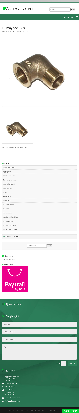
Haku (73, 9)
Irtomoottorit (7, 188)
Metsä (5, 192)
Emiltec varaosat (9, 176)
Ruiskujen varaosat (9, 225)
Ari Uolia (12, 32)
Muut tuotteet (8, 221)
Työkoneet (6, 209)
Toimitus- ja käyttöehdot (38, 410)
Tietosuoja (24, 410)
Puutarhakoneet (8, 205)
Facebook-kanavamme (12, 398)
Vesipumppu (7, 213)
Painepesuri (7, 196)
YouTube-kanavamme (12, 401)
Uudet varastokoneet (10, 229)
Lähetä (72, 363)
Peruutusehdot (53, 410)
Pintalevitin (7, 201)
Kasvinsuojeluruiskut (10, 217)
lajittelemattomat (9, 168)
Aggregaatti (7, 172)
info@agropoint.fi (11, 383)
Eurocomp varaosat (9, 180)
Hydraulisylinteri (9, 184)
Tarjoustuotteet (12, 236)
